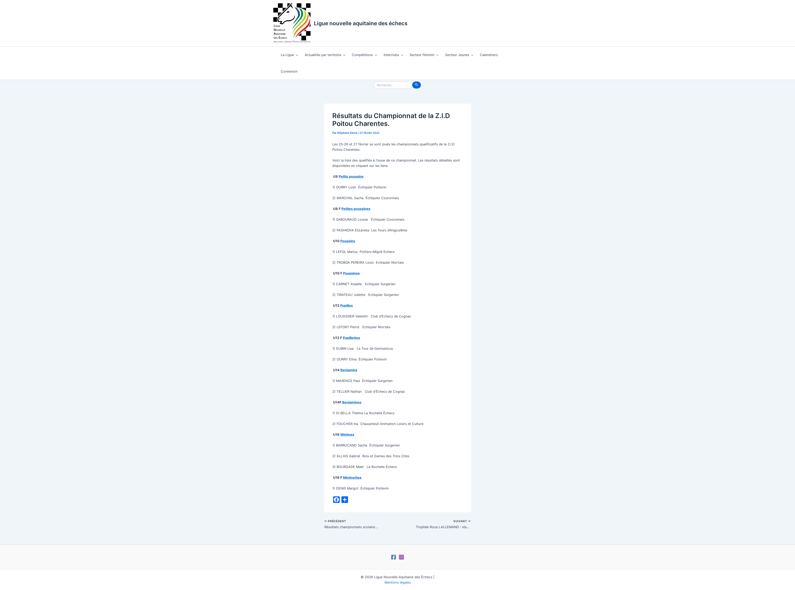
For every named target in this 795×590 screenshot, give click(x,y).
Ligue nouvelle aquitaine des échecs (360, 23)
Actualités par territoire (323, 55)
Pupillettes (351, 338)
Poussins (347, 241)
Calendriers (489, 55)
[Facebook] (393, 557)
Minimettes (352, 477)
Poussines (351, 273)
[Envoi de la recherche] (416, 85)
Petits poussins (351, 176)
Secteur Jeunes (457, 55)
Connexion (289, 71)
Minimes (347, 434)
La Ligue (287, 55)
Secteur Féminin (422, 55)
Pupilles (346, 305)
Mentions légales (397, 582)
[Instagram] (401, 557)
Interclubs (391, 55)
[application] (296, 55)
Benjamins (348, 370)
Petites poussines (355, 209)
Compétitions (362, 55)
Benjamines (351, 402)
